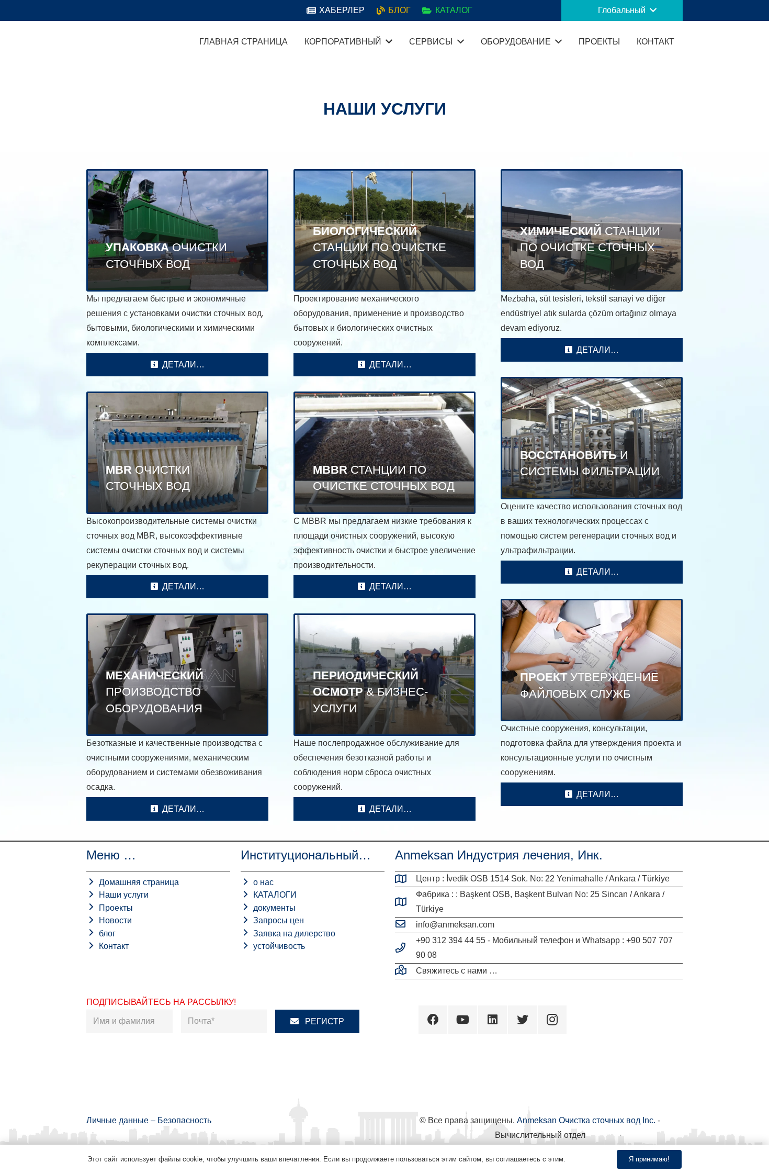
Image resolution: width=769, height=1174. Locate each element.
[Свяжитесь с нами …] (405, 971)
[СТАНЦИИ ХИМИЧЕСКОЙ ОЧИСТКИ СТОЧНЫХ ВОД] (591, 230)
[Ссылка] (99, 42)
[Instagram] (552, 1019)
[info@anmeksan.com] (405, 925)
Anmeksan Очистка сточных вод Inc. (586, 1120)
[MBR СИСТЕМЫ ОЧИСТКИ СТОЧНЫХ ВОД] (177, 452)
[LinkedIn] (492, 1019)
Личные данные (118, 1120)
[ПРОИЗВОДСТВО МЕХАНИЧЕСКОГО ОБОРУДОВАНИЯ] (177, 674)
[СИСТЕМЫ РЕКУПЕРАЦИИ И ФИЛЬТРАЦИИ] (591, 438)
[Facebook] (433, 1019)
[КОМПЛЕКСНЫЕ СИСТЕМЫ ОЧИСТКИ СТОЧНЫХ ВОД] (177, 230)
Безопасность (184, 1120)
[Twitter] (522, 1019)
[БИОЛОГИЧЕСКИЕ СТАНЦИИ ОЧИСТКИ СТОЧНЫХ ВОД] (384, 230)
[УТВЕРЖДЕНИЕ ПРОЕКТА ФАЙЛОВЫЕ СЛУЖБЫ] (591, 660)
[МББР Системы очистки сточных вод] (384, 452)
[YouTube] (462, 1019)
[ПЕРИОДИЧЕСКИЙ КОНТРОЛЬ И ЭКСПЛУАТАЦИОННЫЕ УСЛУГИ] (384, 674)
